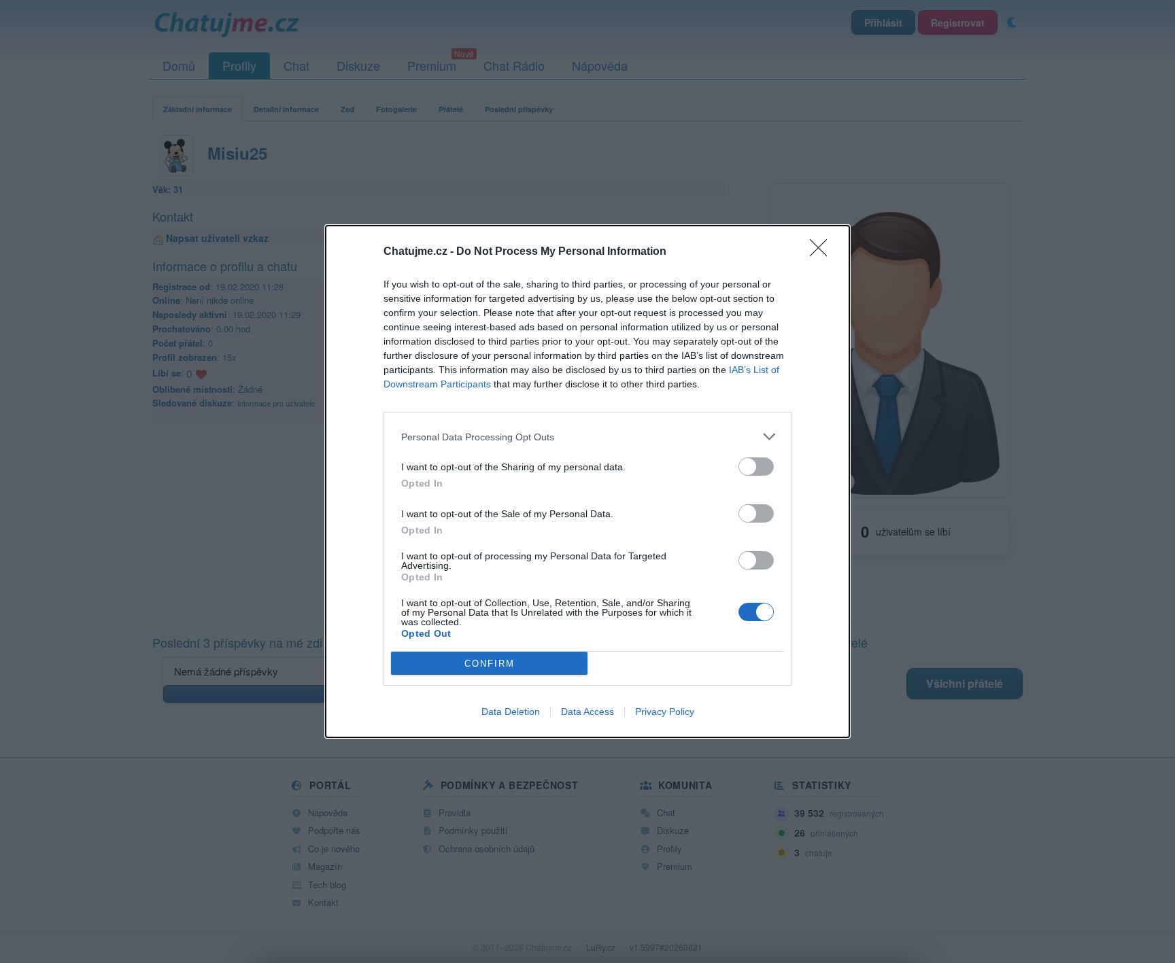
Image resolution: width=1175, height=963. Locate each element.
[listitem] (587, 437)
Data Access (587, 711)
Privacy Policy (664, 711)
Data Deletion (510, 711)
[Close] (823, 252)
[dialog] (587, 481)
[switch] (756, 466)
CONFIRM (489, 664)
